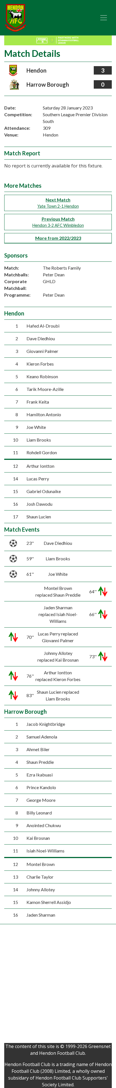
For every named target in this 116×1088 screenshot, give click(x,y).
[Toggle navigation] (103, 17)
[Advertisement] (58, 985)
